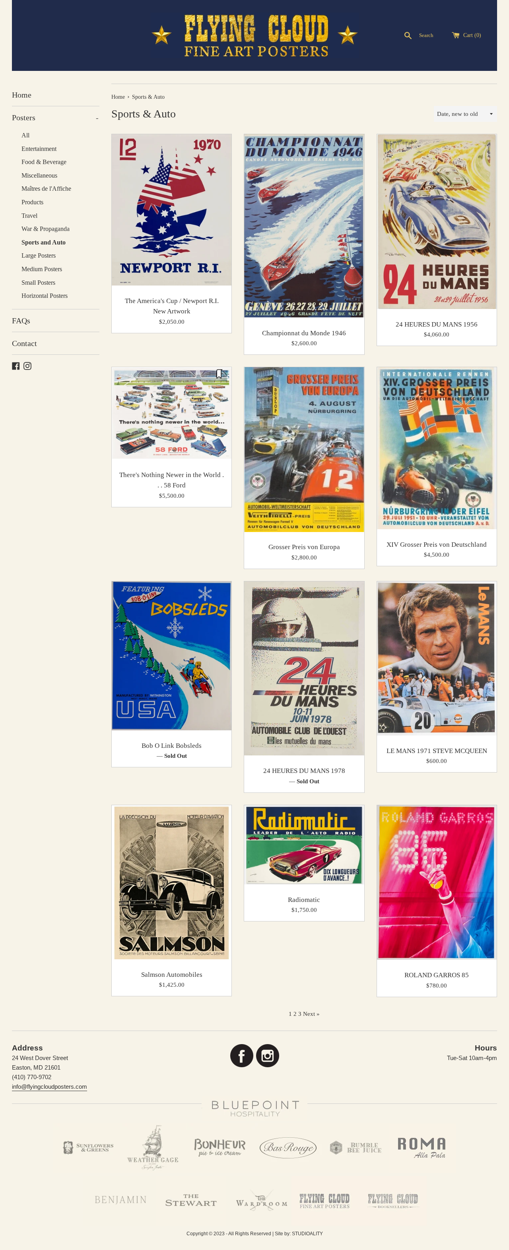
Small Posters (38, 282)
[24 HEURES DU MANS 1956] (437, 221)
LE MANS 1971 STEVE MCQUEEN (437, 751)
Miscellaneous (39, 175)
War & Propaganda (45, 228)
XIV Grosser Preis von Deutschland (437, 544)
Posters (55, 117)
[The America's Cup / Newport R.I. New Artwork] (171, 210)
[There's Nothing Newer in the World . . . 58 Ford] (171, 413)
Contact (24, 343)
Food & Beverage (43, 161)
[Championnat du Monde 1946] (304, 226)
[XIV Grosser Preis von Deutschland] (437, 448)
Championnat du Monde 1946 (304, 333)
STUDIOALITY (307, 1233)
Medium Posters (41, 269)
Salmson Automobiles (171, 974)
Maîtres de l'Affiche (46, 188)
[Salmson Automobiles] (171, 882)
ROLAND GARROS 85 (436, 975)
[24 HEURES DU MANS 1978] (304, 668)
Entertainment (38, 148)
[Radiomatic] (304, 844)
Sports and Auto (43, 242)
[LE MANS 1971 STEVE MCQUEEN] (437, 658)
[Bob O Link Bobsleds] (171, 655)
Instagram (267, 1056)
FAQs (21, 320)
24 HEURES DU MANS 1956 (437, 324)
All (25, 135)
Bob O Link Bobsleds (172, 745)
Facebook (241, 1056)
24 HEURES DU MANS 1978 (304, 771)
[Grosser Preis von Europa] (304, 449)
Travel (29, 215)
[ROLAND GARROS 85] (437, 882)
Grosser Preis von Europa (304, 547)
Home (21, 94)
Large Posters (38, 255)
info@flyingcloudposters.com (49, 1086)
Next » (311, 1014)
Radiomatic (304, 900)
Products (32, 202)
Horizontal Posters (44, 295)
